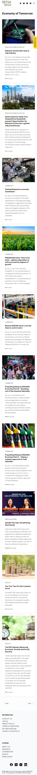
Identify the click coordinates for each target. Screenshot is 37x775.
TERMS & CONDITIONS (10, 726)
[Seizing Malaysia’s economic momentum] (18, 170)
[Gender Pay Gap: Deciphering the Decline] (18, 503)
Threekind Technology (23, 773)
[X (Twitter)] (24, 3)
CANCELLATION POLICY (11, 731)
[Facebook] (20, 3)
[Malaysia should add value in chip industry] (18, 31)
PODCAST (8, 582)
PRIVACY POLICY (8, 724)
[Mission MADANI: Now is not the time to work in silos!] (18, 306)
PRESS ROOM (9, 47)
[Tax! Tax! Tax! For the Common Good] (18, 567)
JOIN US (5, 721)
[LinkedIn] (30, 3)
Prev (7, 703)
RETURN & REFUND (9, 729)
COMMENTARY (9, 185)
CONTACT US (7, 719)
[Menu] (34, 3)
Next (29, 703)
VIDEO (15, 519)
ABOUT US (6, 747)
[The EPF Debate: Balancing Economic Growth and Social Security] (18, 628)
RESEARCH (6, 749)
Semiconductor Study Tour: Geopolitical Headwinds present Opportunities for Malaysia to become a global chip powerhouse (17, 121)
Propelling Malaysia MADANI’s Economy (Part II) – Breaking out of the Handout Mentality (17, 389)
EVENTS (5, 754)
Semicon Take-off (19, 47)
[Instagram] (27, 3)
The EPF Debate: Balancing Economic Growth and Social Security (17, 649)
